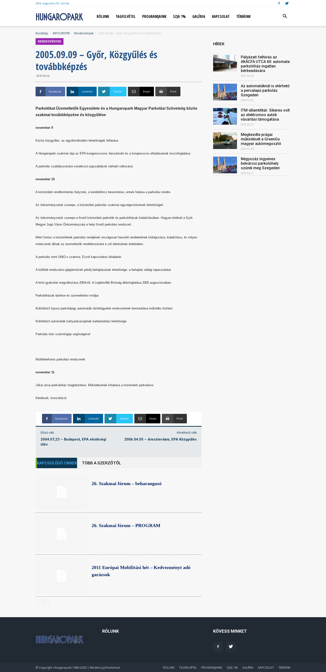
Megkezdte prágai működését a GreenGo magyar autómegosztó (261, 139)
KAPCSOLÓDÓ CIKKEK (57, 463)
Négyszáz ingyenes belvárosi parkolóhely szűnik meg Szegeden (260, 163)
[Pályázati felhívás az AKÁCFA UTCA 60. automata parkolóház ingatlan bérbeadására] (225, 63)
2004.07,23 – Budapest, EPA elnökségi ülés (73, 441)
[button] (284, 17)
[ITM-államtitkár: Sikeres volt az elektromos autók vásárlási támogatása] (225, 116)
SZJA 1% (179, 16)
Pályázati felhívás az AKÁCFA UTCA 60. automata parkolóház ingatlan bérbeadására (265, 64)
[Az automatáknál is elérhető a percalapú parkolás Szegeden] (225, 92)
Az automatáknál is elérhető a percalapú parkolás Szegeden (265, 90)
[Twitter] (286, 3)
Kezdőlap (42, 33)
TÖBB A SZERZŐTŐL (101, 463)
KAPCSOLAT (221, 16)
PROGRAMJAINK (154, 16)
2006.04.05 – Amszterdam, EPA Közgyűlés (160, 439)
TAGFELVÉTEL (126, 16)
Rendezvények (84, 33)
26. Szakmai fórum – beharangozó (127, 483)
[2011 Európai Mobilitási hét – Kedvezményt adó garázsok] (62, 576)
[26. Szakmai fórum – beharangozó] (62, 492)
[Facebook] (279, 3)
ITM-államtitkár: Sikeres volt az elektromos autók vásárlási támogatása (265, 115)
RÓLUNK (103, 16)
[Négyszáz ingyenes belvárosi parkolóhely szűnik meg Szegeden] (225, 165)
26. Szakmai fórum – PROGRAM (126, 525)
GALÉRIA (198, 16)
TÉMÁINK (243, 16)
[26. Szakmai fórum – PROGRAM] (62, 534)
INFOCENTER (61, 33)
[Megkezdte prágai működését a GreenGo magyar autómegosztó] (225, 140)
